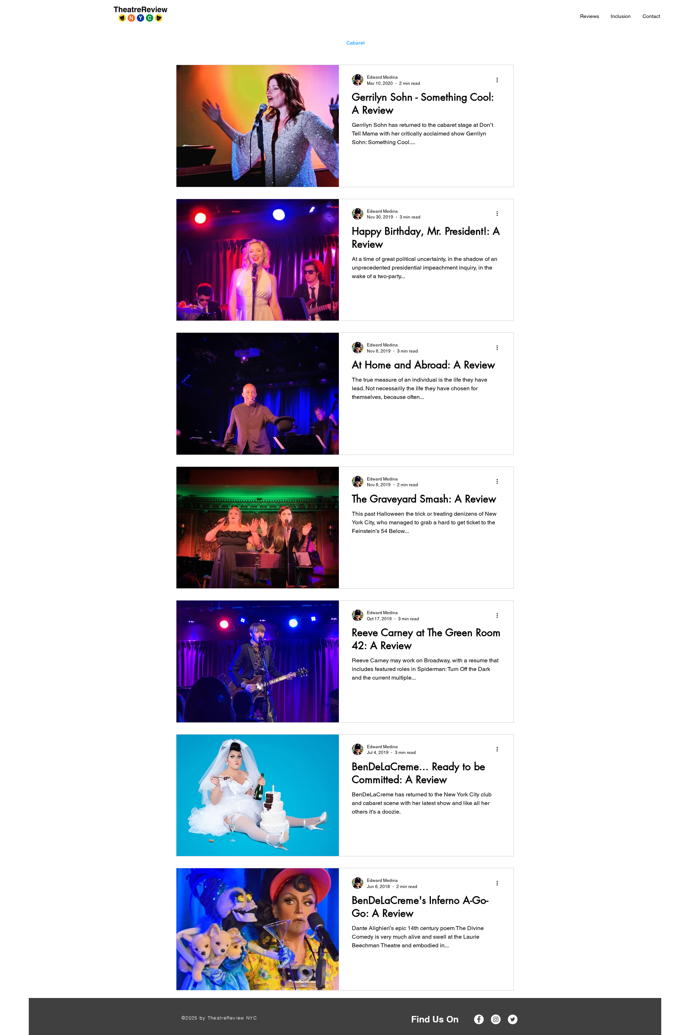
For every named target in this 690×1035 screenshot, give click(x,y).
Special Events (396, 43)
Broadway (221, 43)
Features (437, 43)
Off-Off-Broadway (312, 43)
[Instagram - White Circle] (496, 1019)
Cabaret (355, 43)
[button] (589, 16)
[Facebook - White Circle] (479, 1019)
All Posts (185, 43)
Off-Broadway (262, 43)
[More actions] (499, 79)
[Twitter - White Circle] (513, 1019)
